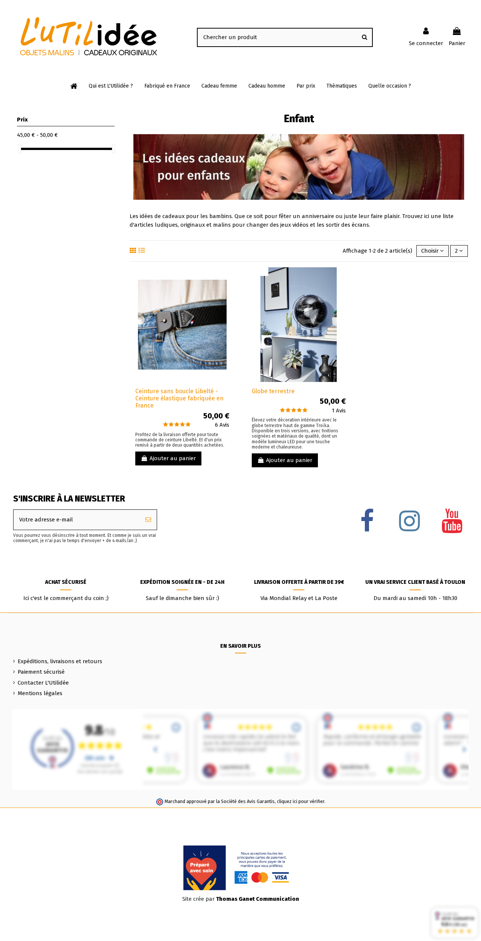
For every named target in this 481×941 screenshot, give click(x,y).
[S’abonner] (148, 520)
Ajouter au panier (173, 458)
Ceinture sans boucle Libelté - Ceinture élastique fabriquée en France (179, 398)
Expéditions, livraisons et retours (60, 661)
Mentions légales (40, 693)
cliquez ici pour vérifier (300, 801)
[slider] (19, 148)
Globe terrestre (273, 391)
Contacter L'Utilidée (43, 682)
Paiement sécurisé (41, 671)
